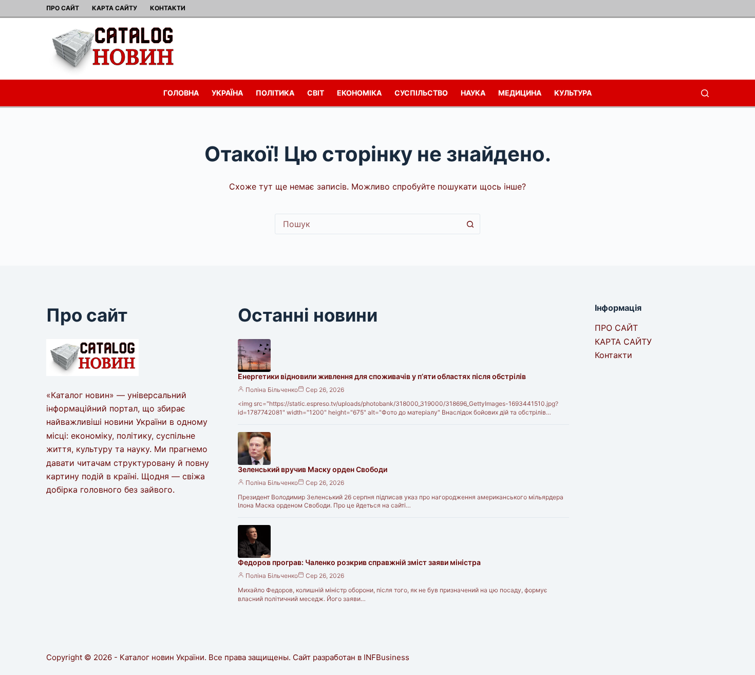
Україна (227, 92)
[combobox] (367, 224)
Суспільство (421, 92)
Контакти (167, 8)
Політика (275, 92)
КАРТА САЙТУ (114, 8)
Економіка (359, 92)
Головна (181, 92)
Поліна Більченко (272, 389)
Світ (315, 92)
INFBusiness (386, 657)
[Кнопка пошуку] (470, 224)
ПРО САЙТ (62, 8)
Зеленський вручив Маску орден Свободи (312, 469)
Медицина (519, 92)
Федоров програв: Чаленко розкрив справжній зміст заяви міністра (359, 562)
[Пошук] (705, 93)
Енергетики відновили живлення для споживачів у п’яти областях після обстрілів (382, 376)
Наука (473, 92)
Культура (573, 92)
